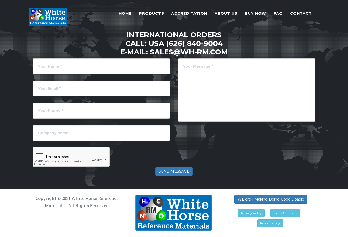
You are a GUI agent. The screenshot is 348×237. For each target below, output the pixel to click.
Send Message (174, 171)
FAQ (278, 13)
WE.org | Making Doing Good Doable (271, 199)
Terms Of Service (285, 213)
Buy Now (255, 13)
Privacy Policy (251, 213)
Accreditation (189, 13)
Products (151, 13)
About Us (226, 13)
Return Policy (270, 223)
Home (125, 13)
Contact (301, 13)
